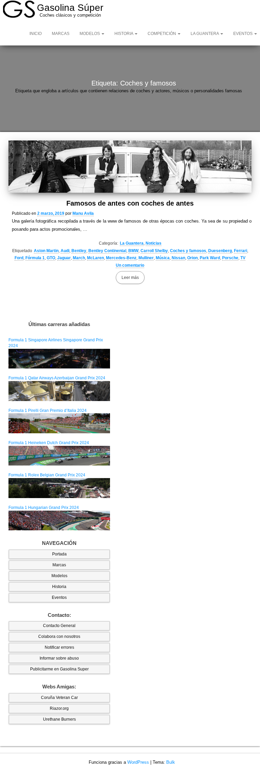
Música (163, 257)
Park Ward (210, 257)
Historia (124, 33)
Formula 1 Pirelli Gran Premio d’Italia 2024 (47, 410)
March (79, 257)
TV (242, 257)
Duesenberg (220, 250)
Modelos (90, 33)
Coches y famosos (188, 250)
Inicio (35, 33)
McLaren (95, 257)
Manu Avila (83, 213)
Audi (65, 250)
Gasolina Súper (70, 7)
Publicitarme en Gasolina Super (59, 669)
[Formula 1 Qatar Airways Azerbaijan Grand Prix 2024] (59, 390)
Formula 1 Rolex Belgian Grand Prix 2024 (46, 475)
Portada (59, 554)
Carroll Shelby (154, 250)
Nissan (178, 257)
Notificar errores (59, 647)
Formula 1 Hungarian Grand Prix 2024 (43, 507)
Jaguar (64, 257)
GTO (51, 257)
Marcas (60, 33)
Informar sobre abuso (59, 658)
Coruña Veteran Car (59, 697)
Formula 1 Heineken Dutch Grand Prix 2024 (48, 442)
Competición (162, 33)
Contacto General (59, 625)
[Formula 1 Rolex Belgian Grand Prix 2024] (59, 488)
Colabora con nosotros (59, 636)
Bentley (78, 250)
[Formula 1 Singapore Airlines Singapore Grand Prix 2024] (59, 358)
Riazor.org (59, 708)
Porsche (230, 257)
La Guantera (205, 33)
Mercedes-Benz (121, 257)
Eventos (59, 597)
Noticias (153, 243)
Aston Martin (46, 250)
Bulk (170, 762)
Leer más (130, 277)
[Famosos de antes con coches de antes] (130, 166)
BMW (133, 250)
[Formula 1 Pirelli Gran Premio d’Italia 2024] (59, 423)
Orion (192, 257)
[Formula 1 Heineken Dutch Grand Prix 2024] (59, 455)
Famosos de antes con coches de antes (130, 203)
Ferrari (240, 250)
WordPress (138, 762)
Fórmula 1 (35, 257)
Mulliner (146, 257)
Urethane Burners (59, 719)
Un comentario (130, 265)
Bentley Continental (107, 250)
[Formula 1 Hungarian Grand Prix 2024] (59, 520)
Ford (19, 257)
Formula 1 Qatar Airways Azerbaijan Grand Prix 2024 (56, 378)
